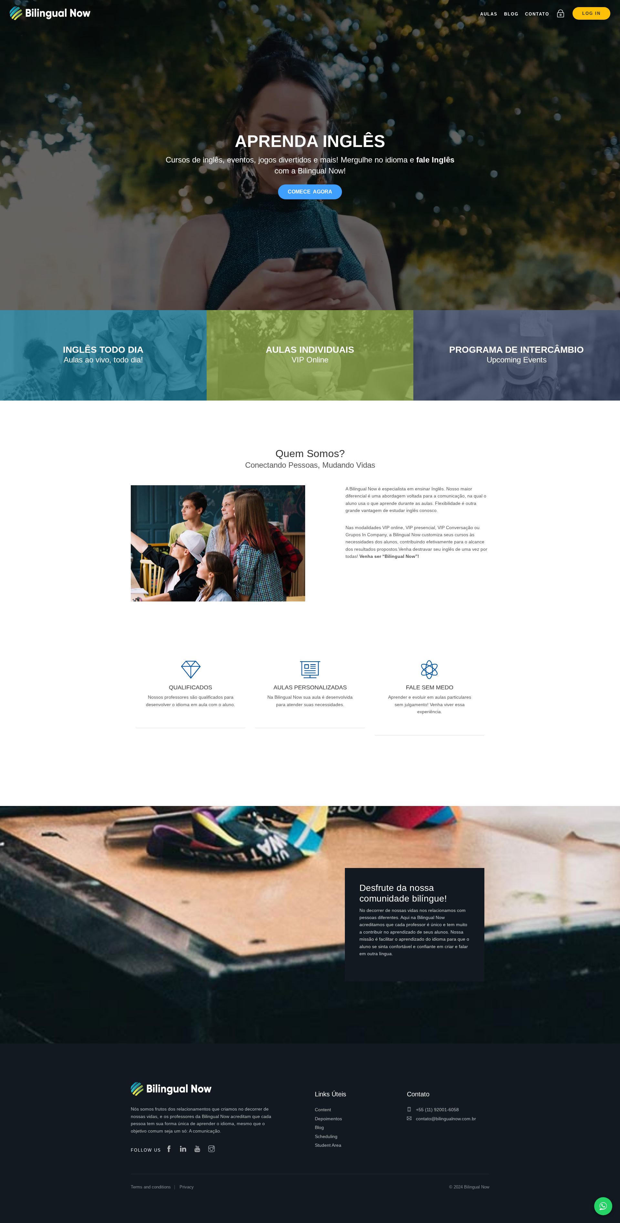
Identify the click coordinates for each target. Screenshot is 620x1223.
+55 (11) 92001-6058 (437, 1109)
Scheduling (326, 1136)
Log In (591, 13)
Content (323, 1109)
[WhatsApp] (603, 1206)
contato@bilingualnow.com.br (445, 1118)
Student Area (328, 1145)
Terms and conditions (151, 1187)
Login (561, 14)
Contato (537, 14)
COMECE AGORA (310, 191)
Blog (319, 1127)
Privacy (187, 1187)
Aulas (489, 14)
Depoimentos (328, 1118)
